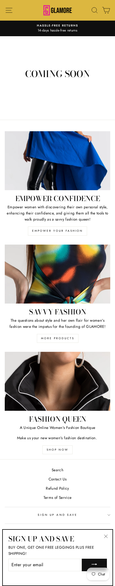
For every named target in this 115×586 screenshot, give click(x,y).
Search (57, 470)
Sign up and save (57, 515)
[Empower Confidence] (57, 161)
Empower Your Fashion (57, 231)
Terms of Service (57, 497)
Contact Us (57, 479)
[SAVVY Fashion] (57, 274)
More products (57, 338)
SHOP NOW (57, 450)
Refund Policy (57, 488)
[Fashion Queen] (57, 381)
